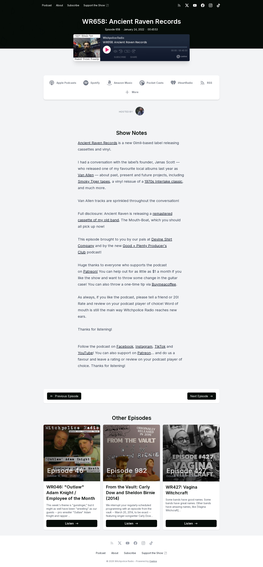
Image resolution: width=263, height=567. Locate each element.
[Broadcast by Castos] (181, 56)
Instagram (143, 346)
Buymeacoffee (164, 284)
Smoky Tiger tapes (94, 181)
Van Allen (86, 175)
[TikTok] (218, 5)
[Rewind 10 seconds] (121, 51)
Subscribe (73, 5)
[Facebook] (202, 5)
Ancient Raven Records (97, 143)
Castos (153, 561)
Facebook (124, 346)
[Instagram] (210, 5)
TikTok (160, 346)
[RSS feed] (179, 5)
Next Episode (199, 396)
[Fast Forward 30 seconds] (133, 51)
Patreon (144, 353)
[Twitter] (187, 5)
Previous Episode (66, 396)
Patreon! (90, 271)
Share (133, 57)
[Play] (107, 50)
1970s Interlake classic (163, 181)
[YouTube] (195, 5)
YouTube (85, 353)
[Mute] (115, 51)
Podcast (47, 5)
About (59, 5)
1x (127, 51)
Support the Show (94, 5)
